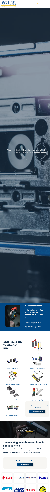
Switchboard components (12, 415)
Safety (37, 353)
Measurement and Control (13, 400)
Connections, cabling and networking (37, 384)
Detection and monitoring (12, 368)
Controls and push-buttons (13, 384)
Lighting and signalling (37, 400)
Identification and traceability (37, 368)
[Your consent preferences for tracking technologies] (6, 491)
